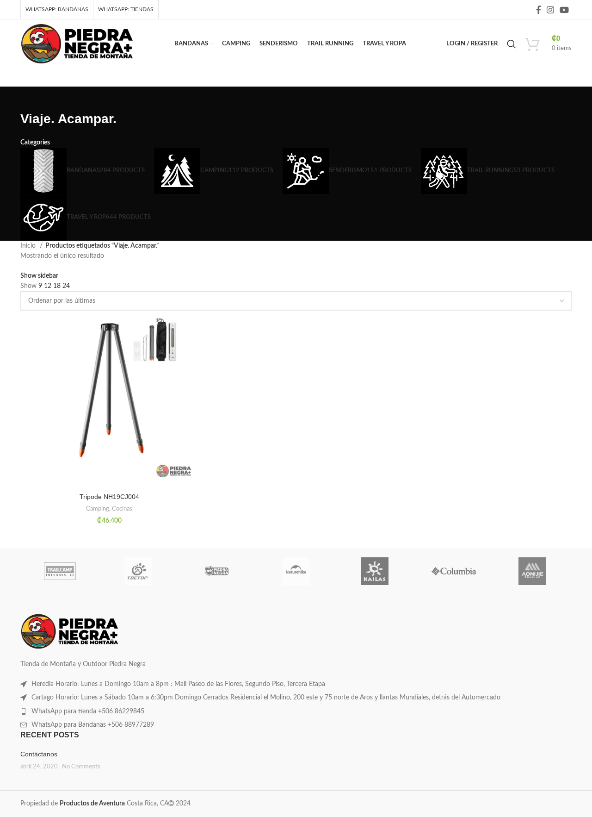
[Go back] (31, 98)
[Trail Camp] (59, 571)
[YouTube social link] (564, 10)
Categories (35, 142)
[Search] (511, 44)
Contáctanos (38, 754)
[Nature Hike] (296, 571)
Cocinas (122, 508)
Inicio (28, 246)
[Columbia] (453, 571)
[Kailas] (374, 571)
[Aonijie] (532, 571)
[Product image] (109, 399)
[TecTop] (138, 571)
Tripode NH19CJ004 (109, 496)
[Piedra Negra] (217, 571)
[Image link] (69, 631)
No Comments (81, 766)
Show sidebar (39, 276)
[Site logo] (77, 43)
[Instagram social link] (550, 10)
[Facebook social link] (538, 10)
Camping (97, 508)
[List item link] (296, 684)
